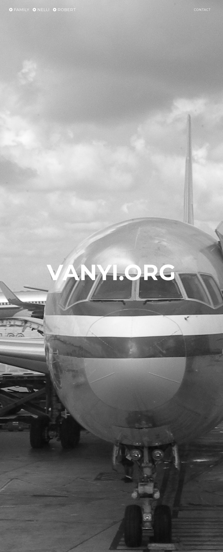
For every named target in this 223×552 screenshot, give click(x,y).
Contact (202, 10)
